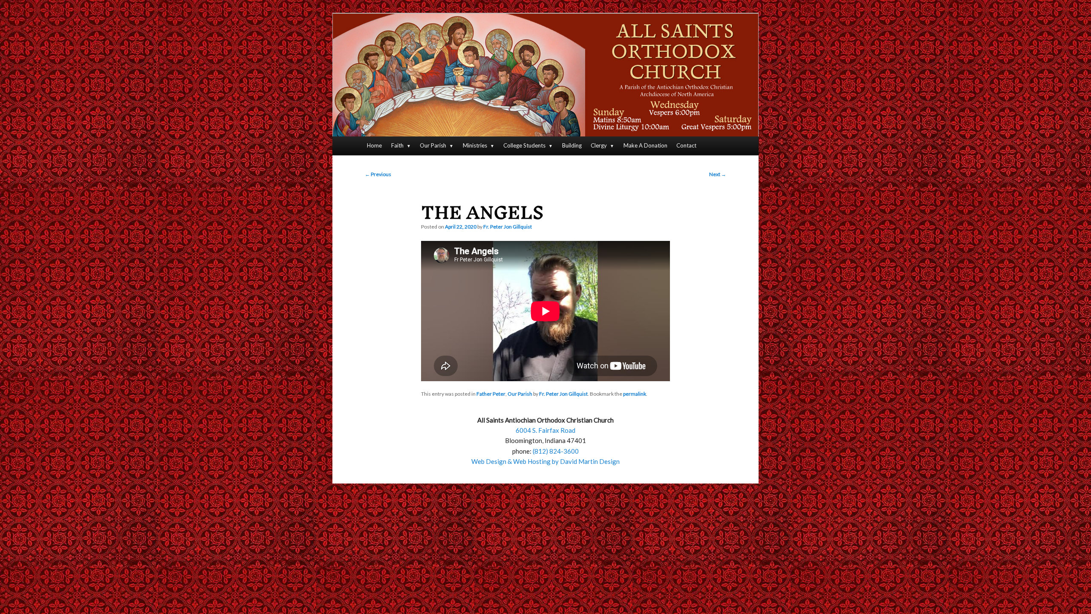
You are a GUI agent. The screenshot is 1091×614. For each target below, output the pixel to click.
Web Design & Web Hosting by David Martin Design (545, 461)
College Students (524, 145)
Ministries (475, 145)
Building (572, 145)
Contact (686, 145)
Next (717, 174)
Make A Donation (645, 145)
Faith (397, 145)
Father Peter (490, 394)
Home (374, 145)
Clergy (599, 145)
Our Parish (433, 145)
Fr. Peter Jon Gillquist (507, 226)
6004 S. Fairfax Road (545, 430)
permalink (634, 394)
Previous (378, 174)
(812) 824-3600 (556, 451)
